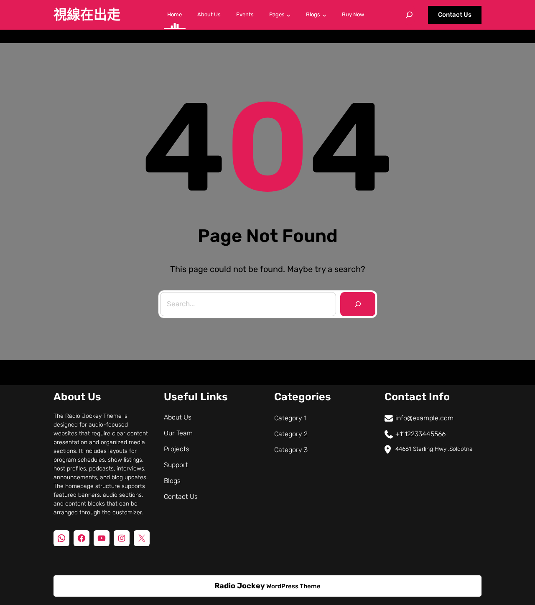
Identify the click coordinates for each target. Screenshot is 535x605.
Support (176, 465)
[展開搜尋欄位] (409, 14)
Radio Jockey (239, 585)
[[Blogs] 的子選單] (324, 15)
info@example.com (424, 418)
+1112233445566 (420, 434)
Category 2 (291, 434)
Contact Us (454, 14)
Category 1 (290, 418)
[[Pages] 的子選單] (288, 15)
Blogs (172, 481)
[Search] (357, 304)
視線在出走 (87, 15)
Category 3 (291, 450)
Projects (176, 449)
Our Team (178, 433)
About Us (177, 417)
